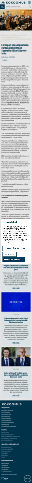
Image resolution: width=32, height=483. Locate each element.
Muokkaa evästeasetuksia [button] (15, 248)
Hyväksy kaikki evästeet (13, 260)
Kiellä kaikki (9, 254)
